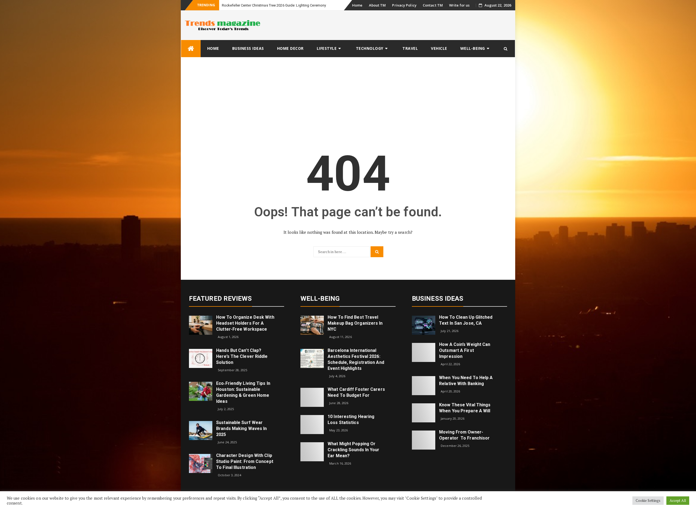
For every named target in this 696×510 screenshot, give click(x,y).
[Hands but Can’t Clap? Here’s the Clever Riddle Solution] (200, 357)
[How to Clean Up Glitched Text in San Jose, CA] (423, 324)
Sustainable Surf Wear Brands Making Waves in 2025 (241, 428)
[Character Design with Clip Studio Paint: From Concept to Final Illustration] (200, 463)
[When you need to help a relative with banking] (423, 385)
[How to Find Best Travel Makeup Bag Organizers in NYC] (312, 324)
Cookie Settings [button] (648, 500)
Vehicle (439, 48)
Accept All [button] (678, 500)
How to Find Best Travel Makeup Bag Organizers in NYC (355, 323)
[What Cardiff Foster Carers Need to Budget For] (312, 397)
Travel (410, 48)
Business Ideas (248, 48)
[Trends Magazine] (191, 48)
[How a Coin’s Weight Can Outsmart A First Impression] (423, 352)
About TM (377, 5)
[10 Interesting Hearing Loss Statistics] (312, 424)
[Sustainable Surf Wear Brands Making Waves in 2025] (200, 430)
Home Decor (290, 48)
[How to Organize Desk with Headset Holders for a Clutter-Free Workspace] (200, 324)
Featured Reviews (220, 298)
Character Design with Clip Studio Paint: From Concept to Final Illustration (244, 461)
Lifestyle (327, 48)
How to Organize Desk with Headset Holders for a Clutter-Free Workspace (245, 323)
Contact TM (433, 5)
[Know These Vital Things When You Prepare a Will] (423, 412)
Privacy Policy (404, 5)
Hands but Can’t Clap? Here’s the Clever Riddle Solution (242, 356)
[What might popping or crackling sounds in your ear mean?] (312, 451)
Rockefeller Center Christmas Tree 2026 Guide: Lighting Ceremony (274, 5)
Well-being (472, 48)
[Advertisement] (348, 98)
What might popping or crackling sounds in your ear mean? (353, 449)
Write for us (459, 5)
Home (357, 5)
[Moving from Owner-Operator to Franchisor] (423, 439)
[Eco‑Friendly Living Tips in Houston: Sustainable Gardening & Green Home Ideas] (200, 391)
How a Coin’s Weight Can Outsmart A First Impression (464, 350)
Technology (369, 48)
